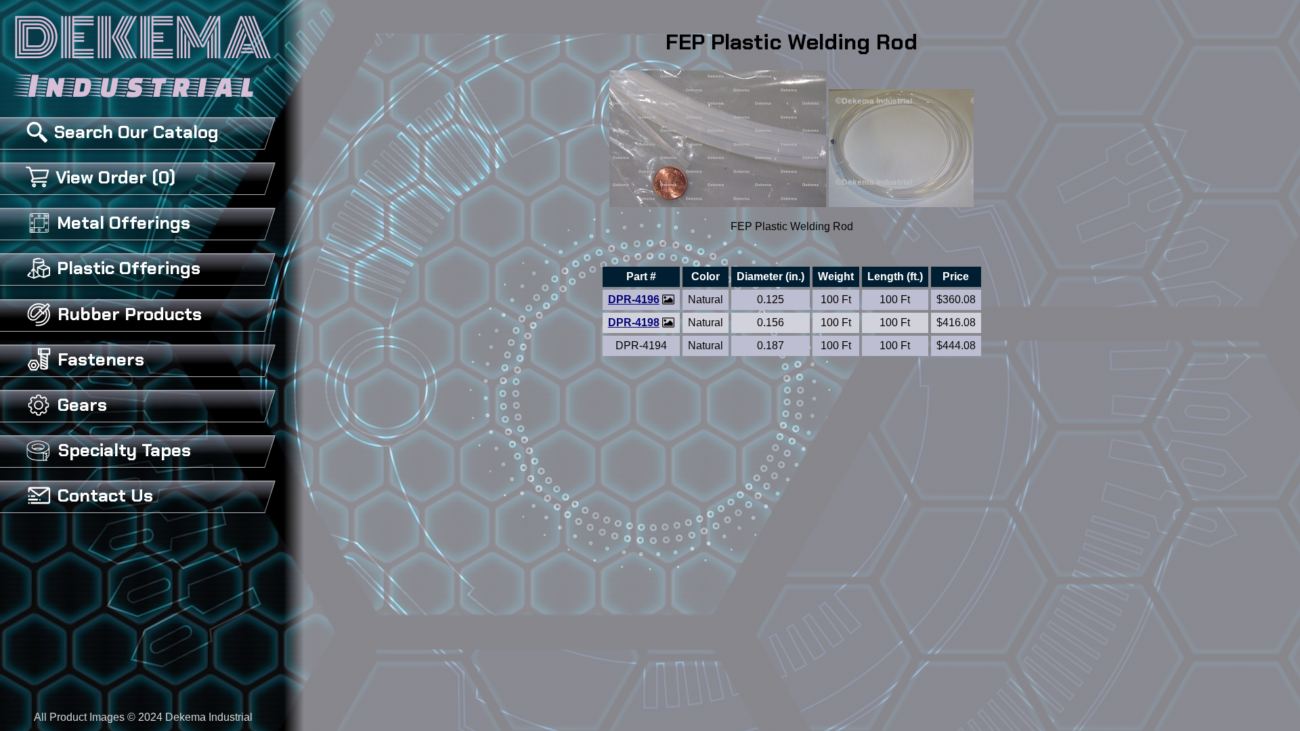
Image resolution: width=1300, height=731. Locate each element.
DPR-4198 (633, 322)
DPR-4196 (633, 299)
